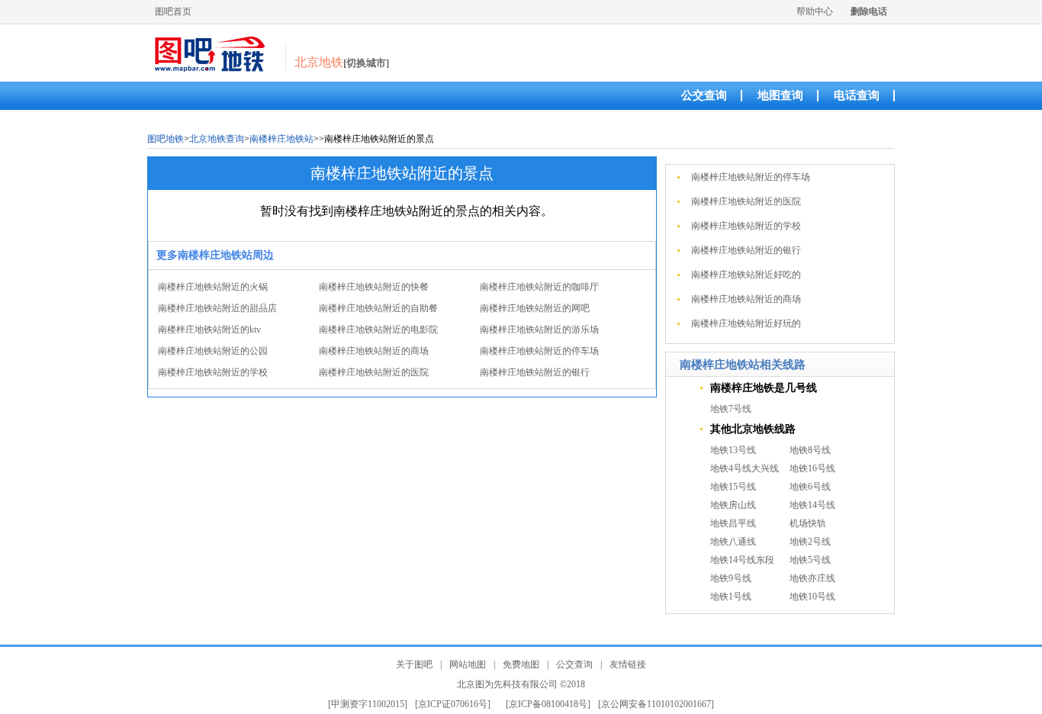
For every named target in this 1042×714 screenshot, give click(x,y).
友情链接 (627, 664)
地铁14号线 (812, 505)
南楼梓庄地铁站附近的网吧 (535, 308)
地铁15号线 (733, 486)
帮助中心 (814, 11)
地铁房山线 (733, 505)
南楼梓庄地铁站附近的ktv (209, 329)
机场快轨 (808, 523)
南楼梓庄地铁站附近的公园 (213, 351)
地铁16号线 (812, 468)
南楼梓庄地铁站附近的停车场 (539, 351)
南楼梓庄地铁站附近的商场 (374, 351)
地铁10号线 (812, 596)
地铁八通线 (733, 541)
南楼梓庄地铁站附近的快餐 (374, 286)
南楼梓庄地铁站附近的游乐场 (539, 329)
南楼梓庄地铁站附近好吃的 (746, 274)
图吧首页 (173, 11)
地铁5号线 (810, 560)
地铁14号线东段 (742, 560)
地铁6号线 (810, 486)
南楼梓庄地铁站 (281, 138)
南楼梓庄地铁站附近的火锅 (213, 286)
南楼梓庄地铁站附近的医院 (374, 372)
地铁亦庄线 (812, 578)
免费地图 (521, 664)
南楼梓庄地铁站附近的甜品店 (217, 308)
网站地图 (467, 664)
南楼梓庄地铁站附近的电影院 (378, 329)
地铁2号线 (810, 541)
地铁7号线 (730, 409)
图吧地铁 (165, 138)
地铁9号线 (730, 578)
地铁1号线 (730, 596)
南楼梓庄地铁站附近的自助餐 (378, 308)
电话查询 (857, 95)
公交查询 (704, 95)
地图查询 (780, 95)
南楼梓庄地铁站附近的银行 (535, 372)
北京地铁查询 (216, 138)
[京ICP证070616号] (452, 704)
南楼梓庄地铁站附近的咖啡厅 (539, 286)
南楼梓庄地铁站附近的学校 (213, 372)
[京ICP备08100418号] (548, 704)
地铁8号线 (810, 450)
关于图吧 (414, 664)
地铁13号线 (733, 450)
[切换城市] (366, 63)
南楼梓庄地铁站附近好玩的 (746, 323)
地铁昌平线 (733, 523)
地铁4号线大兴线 (744, 468)
